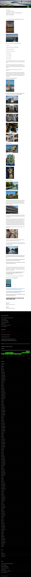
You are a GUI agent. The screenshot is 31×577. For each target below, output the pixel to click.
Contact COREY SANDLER (4, 320)
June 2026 (2, 366)
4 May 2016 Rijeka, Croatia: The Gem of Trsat (10, 303)
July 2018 (2, 491)
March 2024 (2, 405)
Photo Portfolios (3, 323)
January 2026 (3, 373)
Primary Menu (30, 7)
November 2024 (3, 394)
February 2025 (3, 389)
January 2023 (3, 424)
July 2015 (2, 517)
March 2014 (2, 536)
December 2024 (3, 392)
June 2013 (2, 546)
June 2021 (2, 450)
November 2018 (3, 485)
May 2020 (2, 468)
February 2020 (3, 469)
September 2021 (3, 446)
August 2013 (3, 543)
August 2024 (3, 398)
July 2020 (2, 466)
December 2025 (3, 375)
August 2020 (3, 465)
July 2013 (2, 545)
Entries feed (2, 553)
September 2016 (3, 507)
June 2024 (2, 401)
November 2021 (3, 443)
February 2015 (3, 523)
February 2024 (3, 407)
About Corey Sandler (3, 319)
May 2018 (2, 494)
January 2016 (3, 513)
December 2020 (3, 459)
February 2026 (3, 372)
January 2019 (3, 482)
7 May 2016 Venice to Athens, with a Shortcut (10, 307)
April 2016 (2, 510)
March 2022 (2, 437)
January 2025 (3, 391)
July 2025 (2, 382)
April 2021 (2, 453)
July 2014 (2, 530)
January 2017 (3, 504)
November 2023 (3, 411)
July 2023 (2, 417)
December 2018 (3, 484)
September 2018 (3, 488)
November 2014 (3, 526)
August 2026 (3, 363)
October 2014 (3, 527)
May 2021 (2, 452)
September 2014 (3, 529)
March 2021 (2, 455)
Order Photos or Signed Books (5, 322)
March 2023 (2, 421)
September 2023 (3, 414)
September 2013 (3, 542)
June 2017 (2, 501)
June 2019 (2, 478)
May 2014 (2, 533)
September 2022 (3, 430)
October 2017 (3, 500)
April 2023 (2, 420)
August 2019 (3, 475)
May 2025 (2, 385)
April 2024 (2, 404)
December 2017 (3, 497)
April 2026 (2, 369)
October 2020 (3, 462)
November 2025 (3, 376)
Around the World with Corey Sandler (7, 6)
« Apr (2, 358)
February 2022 (3, 439)
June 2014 (2, 532)
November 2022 (3, 427)
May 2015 (2, 520)
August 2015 (3, 516)
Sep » (29, 358)
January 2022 (3, 440)
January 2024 (3, 408)
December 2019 (3, 472)
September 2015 (3, 514)
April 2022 (2, 436)
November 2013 (3, 539)
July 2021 (2, 449)
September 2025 (3, 379)
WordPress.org (3, 556)
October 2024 (3, 395)
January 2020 (3, 471)
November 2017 (3, 498)
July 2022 (2, 433)
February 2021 (3, 456)
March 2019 (2, 481)
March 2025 (2, 388)
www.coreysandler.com (4, 326)
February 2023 (3, 423)
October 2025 (3, 378)
